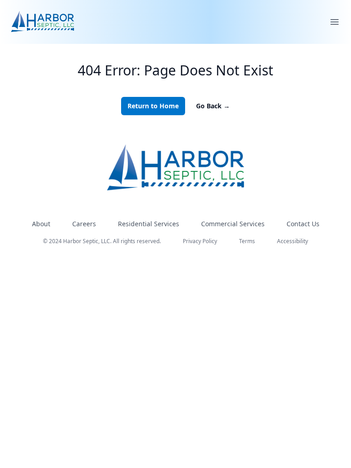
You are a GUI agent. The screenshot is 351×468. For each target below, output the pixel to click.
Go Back (213, 105)
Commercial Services (233, 223)
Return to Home (153, 105)
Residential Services (148, 223)
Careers (84, 223)
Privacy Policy (200, 241)
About (41, 223)
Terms (247, 241)
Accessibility (292, 241)
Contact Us (303, 223)
